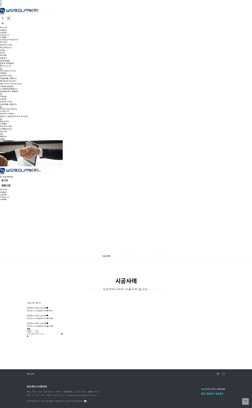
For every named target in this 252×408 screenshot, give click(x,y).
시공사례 (3, 33)
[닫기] (27, 336)
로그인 (4, 180)
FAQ (1, 134)
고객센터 (3, 37)
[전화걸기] (2, 18)
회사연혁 (3, 55)
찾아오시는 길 (5, 66)
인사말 (2, 50)
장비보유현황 (5, 61)
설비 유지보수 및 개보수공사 (11, 84)
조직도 (2, 53)
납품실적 (3, 58)
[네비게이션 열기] (8, 18)
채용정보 (3, 136)
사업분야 (3, 30)
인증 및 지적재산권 (7, 63)
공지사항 (3, 131)
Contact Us (4, 35)
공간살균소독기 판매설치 (9, 91)
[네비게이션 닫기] (40, 171)
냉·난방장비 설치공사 (8, 81)
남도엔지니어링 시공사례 (36, 308)
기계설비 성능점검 (6, 86)
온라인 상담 (183, 354)
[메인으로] (19, 11)
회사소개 (3, 27)
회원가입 (5, 185)
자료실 (2, 139)
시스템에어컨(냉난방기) (8, 89)
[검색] (1, 1)
